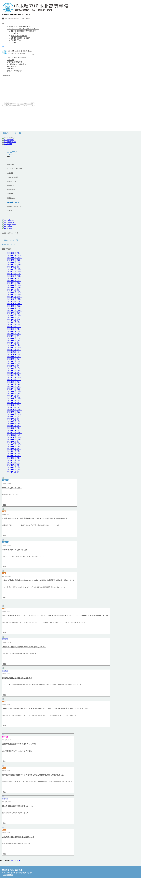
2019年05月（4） (14, 449)
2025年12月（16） (14, 271)
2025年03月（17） (14, 292)
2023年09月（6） (14, 331)
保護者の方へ (11, 193)
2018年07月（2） (14, 472)
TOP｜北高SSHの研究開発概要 (23, 31)
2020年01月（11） (14, 430)
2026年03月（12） (14, 265)
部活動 (5, 639)
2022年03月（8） (14, 370)
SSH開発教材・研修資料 (21, 38)
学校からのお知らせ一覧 (14, 206)
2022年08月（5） (14, 359)
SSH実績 (14, 33)
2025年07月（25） (14, 283)
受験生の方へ (11, 185)
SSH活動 (14, 42)
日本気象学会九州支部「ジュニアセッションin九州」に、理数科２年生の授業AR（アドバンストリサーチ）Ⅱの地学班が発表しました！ (56, 615)
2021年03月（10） (14, 398)
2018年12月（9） (14, 460)
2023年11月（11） (14, 327)
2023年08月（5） (14, 334)
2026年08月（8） (14, 253)
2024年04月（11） (14, 317)
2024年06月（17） (14, 313)
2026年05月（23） (14, 260)
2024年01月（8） (14, 322)
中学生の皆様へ (11, 189)
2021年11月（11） (14, 380)
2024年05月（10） (14, 315)
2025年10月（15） (14, 276)
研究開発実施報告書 (19, 36)
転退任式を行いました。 (12, 488)
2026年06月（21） (14, 258)
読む (4, 505)
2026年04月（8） (14, 262)
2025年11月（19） (14, 274)
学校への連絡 (11, 164)
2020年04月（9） (14, 423)
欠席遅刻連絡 (6, 75)
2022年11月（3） (13, 352)
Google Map (8, 875)
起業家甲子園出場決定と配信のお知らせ (18, 837)
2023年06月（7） (14, 338)
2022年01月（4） (14, 375)
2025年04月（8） (14, 290)
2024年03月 (7, 249)
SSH (4, 511)
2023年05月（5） (14, 341)
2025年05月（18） (14, 288)
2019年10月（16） (14, 437)
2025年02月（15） (14, 294)
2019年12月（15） (14, 433)
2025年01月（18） (14, 297)
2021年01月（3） (14, 403)
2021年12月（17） (14, 377)
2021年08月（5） (14, 387)
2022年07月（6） (14, 361)
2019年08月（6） (14, 442)
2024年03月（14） (14, 320)
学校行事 (9, 210)
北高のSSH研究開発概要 (16, 57)
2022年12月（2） (14, 350)
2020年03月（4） (14, 426)
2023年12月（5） (14, 324)
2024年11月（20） (14, 301)
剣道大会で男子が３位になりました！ (17, 678)
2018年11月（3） (13, 463)
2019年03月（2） (14, 453)
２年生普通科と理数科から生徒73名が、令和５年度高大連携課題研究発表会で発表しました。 (39, 580)
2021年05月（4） (14, 393)
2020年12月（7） (14, 405)
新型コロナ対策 (11, 181)
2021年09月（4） (14, 384)
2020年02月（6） (14, 428)
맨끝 (18, 860)
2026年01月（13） (14, 269)
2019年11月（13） (14, 435)
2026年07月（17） (14, 255)
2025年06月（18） (14, 285)
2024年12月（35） (14, 299)
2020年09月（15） (14, 412)
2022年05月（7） (14, 366)
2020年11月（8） (13, 407)
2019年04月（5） (14, 451)
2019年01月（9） (14, 458)
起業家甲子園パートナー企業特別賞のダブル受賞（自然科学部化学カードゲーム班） (35, 518)
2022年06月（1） (14, 364)
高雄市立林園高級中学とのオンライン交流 (19, 744)
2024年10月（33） (14, 304)
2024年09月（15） (14, 306)
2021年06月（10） (14, 391)
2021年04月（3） (14, 396)
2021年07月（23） (14, 389)
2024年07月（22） (14, 311)
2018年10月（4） (14, 465)
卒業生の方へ (11, 198)
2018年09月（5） (14, 467)
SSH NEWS (16, 40)
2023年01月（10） (14, 347)
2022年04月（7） (14, 368)
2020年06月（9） (14, 419)
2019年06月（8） (14, 446)
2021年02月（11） (14, 400)
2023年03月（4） (14, 345)
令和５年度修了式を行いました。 (15, 550)
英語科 (5, 737)
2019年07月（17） (14, 444)
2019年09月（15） (14, 440)
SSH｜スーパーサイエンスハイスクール (23, 29)
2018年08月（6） (14, 469)
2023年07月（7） (14, 336)
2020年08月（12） (14, 414)
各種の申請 (10, 173)
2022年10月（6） (14, 354)
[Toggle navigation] (3, 23)
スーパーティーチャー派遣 (14, 168)
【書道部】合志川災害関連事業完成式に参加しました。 (24, 647)
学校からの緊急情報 (14, 71)
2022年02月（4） (14, 373)
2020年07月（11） (14, 417)
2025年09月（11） (14, 278)
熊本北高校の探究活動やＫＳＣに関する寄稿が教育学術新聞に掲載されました (33, 775)
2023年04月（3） (14, 343)
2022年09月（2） (14, 357)
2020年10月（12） (14, 410)
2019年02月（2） (14, 456)
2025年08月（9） (14, 281)
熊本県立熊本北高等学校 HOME (19, 26)
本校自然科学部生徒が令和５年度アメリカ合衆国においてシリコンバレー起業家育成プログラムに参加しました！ (47, 708)
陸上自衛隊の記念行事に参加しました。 (18, 806)
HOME (4, 233)
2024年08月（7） (14, 308)
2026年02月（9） (14, 267)
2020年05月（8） (14, 421)
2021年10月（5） (14, 382)
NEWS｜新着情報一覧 (13, 202)
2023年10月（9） (14, 329)
